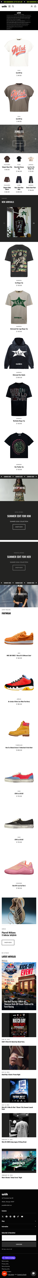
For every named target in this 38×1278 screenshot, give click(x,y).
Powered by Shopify (21, 1274)
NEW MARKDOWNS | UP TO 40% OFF (13, 2)
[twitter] (3, 1217)
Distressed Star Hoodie (19, 375)
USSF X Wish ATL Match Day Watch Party (13, 1042)
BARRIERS (19, 280)
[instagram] (14, 1217)
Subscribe (19, 1244)
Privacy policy (5, 1264)
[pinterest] (10, 1217)
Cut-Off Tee (19, 73)
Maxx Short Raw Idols (19, 188)
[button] (4, 139)
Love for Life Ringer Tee (30, 168)
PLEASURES (7, 164)
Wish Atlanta (11, 1274)
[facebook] (6, 1217)
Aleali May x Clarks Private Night (11, 1074)
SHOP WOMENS (19, 594)
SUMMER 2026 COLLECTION (19, 521)
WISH (19, 70)
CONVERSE (19, 883)
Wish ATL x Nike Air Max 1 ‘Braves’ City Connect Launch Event (17, 1108)
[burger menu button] (9, 6)
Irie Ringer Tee (19, 283)
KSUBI (19, 164)
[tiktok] (18, 1217)
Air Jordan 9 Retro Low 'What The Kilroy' (19, 701)
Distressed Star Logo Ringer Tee (19, 329)
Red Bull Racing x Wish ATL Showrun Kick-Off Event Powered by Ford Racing (18, 1004)
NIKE (19, 653)
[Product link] (19, 56)
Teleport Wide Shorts (7, 188)
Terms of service (6, 1266)
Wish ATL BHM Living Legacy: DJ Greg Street (14, 1142)
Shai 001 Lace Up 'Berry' (19, 885)
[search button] (13, 6)
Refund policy (5, 1261)
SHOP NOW (19, 143)
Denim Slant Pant (31, 187)
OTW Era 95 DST (19, 793)
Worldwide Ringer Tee (19, 421)
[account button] (32, 6)
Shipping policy (6, 1269)
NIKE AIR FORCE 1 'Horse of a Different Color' (19, 655)
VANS (19, 791)
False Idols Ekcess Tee (19, 168)
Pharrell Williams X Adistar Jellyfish (9, 934)
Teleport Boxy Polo (7, 167)
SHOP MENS (19, 488)
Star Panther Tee (19, 467)
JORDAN (19, 699)
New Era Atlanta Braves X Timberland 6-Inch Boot (19, 747)
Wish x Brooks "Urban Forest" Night (12, 1177)
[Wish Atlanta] (4, 6)
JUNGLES (31, 164)
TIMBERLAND (19, 745)
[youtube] (22, 1217)
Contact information (6, 1271)
